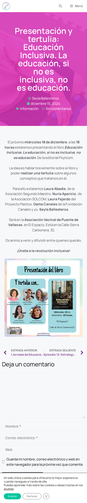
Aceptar (12, 496)
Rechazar (32, 496)
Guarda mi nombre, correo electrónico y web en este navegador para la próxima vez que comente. (45, 462)
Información (29, 108)
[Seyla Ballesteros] (6, 6)
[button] (60, 6)
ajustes (9, 489)
